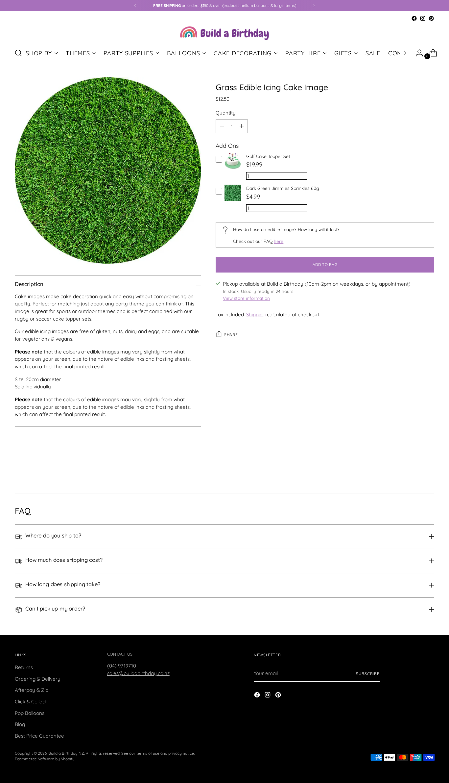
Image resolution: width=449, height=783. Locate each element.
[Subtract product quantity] (222, 126)
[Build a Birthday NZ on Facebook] (414, 18)
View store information (246, 298)
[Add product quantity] (242, 126)
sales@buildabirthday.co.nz (138, 673)
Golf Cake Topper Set (268, 156)
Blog (20, 724)
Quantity (226, 113)
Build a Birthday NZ (66, 753)
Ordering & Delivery (37, 679)
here (278, 241)
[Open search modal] (18, 53)
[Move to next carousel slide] (428, 470)
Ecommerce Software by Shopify (45, 758)
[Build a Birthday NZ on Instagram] (423, 18)
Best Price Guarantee (39, 736)
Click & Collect (31, 701)
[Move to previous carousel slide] (413, 470)
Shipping (256, 314)
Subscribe (368, 673)
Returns (24, 667)
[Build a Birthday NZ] (224, 32)
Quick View (233, 169)
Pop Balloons (29, 713)
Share (231, 334)
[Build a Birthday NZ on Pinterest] (431, 18)
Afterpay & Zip (31, 690)
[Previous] (135, 5)
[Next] (314, 5)
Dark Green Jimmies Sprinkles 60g (282, 188)
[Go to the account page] (416, 53)
